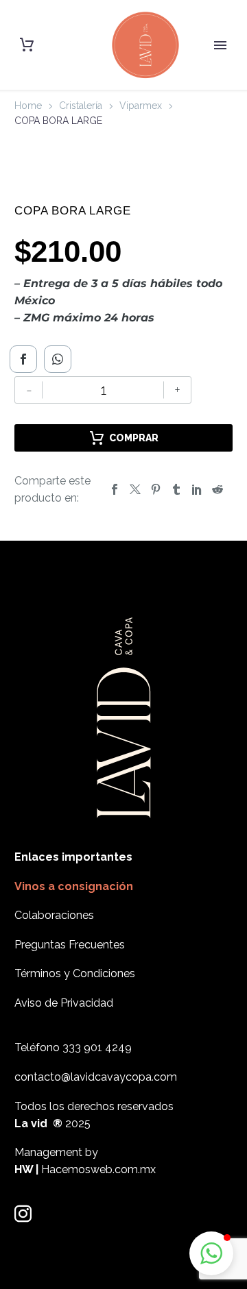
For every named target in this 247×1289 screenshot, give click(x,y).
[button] (211, 1253)
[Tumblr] (176, 489)
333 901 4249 (97, 1047)
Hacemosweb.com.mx (98, 1169)
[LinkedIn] (197, 489)
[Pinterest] (155, 489)
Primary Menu (220, 45)
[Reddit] (217, 489)
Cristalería (80, 105)
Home (28, 105)
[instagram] (23, 1214)
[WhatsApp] (57, 359)
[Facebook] (23, 359)
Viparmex (140, 105)
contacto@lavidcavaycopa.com (95, 1076)
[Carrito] (26, 44)
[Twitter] (135, 489)
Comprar (133, 437)
